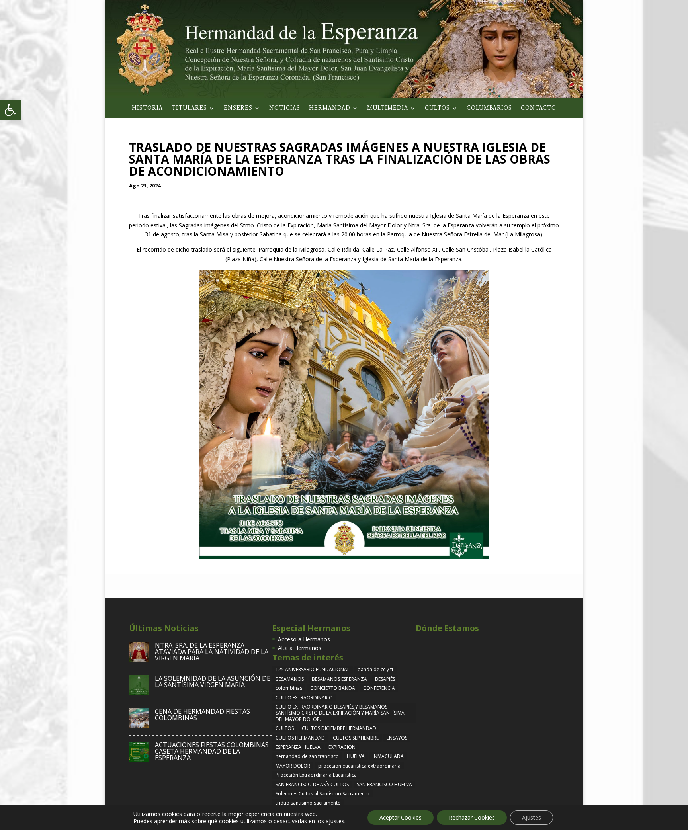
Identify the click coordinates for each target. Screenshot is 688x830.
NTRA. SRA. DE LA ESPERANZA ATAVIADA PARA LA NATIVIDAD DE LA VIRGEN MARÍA (211, 651)
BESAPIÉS (385, 679)
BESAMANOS (290, 679)
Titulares (189, 108)
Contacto (538, 108)
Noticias (284, 108)
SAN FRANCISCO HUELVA (384, 784)
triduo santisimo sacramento (308, 802)
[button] (10, 110)
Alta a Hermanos (299, 648)
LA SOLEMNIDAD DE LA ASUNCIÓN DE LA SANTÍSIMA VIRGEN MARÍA (212, 681)
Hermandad (329, 108)
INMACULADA (388, 756)
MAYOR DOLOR (293, 765)
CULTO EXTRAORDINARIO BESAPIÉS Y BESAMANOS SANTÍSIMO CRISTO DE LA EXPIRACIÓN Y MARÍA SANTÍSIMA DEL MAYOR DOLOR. (340, 713)
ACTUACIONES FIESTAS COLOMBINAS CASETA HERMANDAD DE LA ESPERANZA (212, 751)
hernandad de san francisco (307, 756)
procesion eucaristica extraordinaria (359, 765)
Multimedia (387, 108)
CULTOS (285, 728)
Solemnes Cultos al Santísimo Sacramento (322, 793)
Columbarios (489, 108)
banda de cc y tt (375, 669)
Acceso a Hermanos (304, 639)
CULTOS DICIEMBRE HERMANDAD (339, 728)
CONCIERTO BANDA (332, 688)
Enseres (238, 108)
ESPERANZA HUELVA (298, 747)
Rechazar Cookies (472, 817)
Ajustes (531, 817)
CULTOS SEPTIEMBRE (356, 737)
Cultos (437, 108)
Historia (147, 108)
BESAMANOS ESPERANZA (339, 679)
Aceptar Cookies (400, 817)
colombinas (289, 688)
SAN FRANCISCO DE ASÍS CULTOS (312, 784)
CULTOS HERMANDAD (300, 737)
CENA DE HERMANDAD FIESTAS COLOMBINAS (202, 714)
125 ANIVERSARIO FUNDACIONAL (313, 669)
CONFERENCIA (379, 688)
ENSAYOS (397, 737)
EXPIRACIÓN (342, 747)
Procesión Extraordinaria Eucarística (316, 774)
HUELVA (356, 756)
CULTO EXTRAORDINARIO (304, 697)
